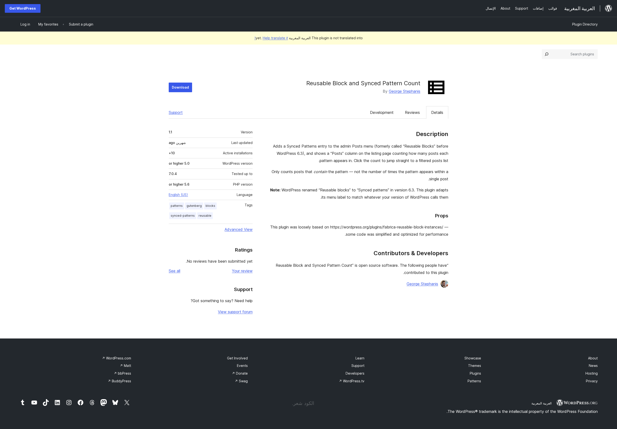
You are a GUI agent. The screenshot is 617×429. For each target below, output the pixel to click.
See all (174, 270)
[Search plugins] (546, 54)
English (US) (178, 195)
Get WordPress (22, 8)
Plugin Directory (585, 24)
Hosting (591, 373)
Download (180, 87)
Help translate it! (271, 38)
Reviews (412, 112)
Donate (240, 373)
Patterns (474, 381)
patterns (177, 206)
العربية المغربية (541, 403)
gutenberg (194, 206)
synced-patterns (183, 215)
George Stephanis (404, 91)
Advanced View (239, 229)
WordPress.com (116, 358)
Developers (355, 373)
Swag (241, 381)
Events (242, 366)
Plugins (475, 373)
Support (176, 112)
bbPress (122, 373)
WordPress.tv (351, 381)
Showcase (472, 358)
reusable (205, 215)
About (593, 358)
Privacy (592, 381)
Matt (125, 366)
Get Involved (237, 358)
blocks (210, 206)
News (593, 366)
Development (382, 112)
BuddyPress (119, 381)
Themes (474, 366)
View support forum (235, 311)
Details (437, 112)
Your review (242, 270)
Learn (359, 358)
